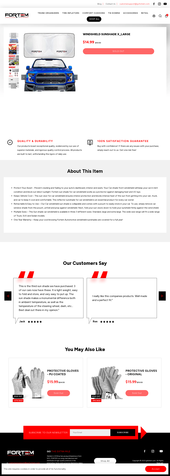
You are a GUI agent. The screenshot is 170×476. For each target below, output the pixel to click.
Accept (156, 469)
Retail (144, 13)
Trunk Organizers (48, 13)
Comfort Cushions (93, 13)
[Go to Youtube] (165, 4)
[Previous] (13, 35)
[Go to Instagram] (159, 4)
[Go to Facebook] (153, 4)
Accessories (130, 13)
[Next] (13, 86)
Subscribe (123, 432)
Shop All (94, 19)
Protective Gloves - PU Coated (63, 372)
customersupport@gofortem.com (135, 4)
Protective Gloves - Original (141, 372)
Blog (99, 4)
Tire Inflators (70, 13)
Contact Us (110, 4)
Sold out (118, 51)
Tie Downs (114, 13)
